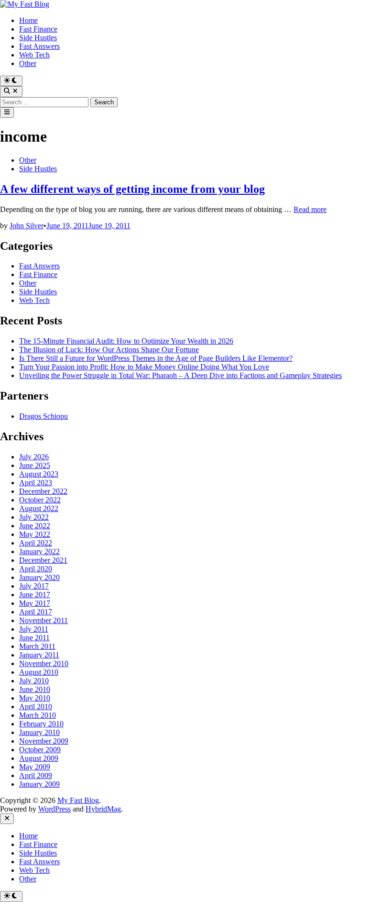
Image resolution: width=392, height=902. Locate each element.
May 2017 (34, 603)
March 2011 (37, 646)
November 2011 (43, 620)
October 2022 (40, 500)
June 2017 (34, 594)
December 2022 (43, 491)
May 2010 (34, 698)
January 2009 (39, 784)
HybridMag (103, 809)
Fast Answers (39, 46)
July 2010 (34, 681)
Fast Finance (38, 29)
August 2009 (38, 758)
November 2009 (43, 741)
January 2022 (39, 551)
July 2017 (34, 586)
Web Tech (34, 55)
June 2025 (34, 465)
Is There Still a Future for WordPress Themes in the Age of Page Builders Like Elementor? (156, 358)
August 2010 (38, 672)
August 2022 (38, 508)
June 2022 (34, 526)
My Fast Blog (78, 800)
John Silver (27, 226)
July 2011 (33, 629)
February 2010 (41, 724)
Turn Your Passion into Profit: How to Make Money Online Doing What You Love (144, 367)
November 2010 (43, 663)
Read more (310, 209)
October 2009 (40, 750)
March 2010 (37, 715)
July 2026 (34, 457)
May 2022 (34, 534)
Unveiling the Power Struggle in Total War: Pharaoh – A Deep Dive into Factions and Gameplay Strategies (180, 375)
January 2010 (39, 732)
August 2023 (38, 474)
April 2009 (35, 775)
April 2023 (35, 483)
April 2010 (35, 706)
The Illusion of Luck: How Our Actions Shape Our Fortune (109, 349)
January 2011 (39, 655)
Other (27, 63)
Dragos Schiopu (43, 416)
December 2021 (43, 560)
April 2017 (35, 612)
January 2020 (39, 577)
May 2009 (34, 767)
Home (28, 20)
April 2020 (35, 569)
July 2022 (34, 517)
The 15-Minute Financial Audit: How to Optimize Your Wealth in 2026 (126, 341)
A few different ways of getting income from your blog (132, 189)
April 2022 (35, 543)
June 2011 (34, 638)
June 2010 (34, 689)
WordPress (54, 809)
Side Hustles (38, 37)
